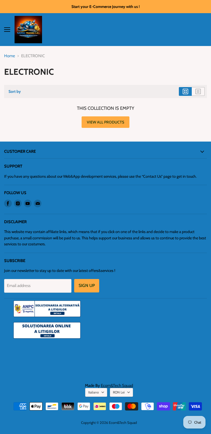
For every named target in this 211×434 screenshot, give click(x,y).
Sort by (15, 91)
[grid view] (185, 91)
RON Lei (119, 392)
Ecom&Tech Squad (117, 385)
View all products (105, 122)
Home (9, 56)
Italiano (93, 392)
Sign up (87, 285)
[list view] (198, 91)
